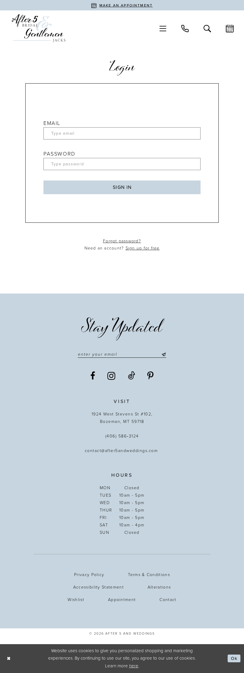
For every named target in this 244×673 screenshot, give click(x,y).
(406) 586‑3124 (122, 436)
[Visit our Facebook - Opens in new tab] (93, 375)
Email (51, 123)
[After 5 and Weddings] (38, 28)
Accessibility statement (98, 587)
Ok (234, 658)
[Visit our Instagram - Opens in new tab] (111, 376)
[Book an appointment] (229, 28)
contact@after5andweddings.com (122, 450)
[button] (163, 28)
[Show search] (207, 28)
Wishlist (76, 599)
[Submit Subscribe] (162, 354)
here (133, 666)
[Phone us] (185, 28)
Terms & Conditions (149, 574)
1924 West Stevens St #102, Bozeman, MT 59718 (122, 418)
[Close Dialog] (9, 658)
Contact (167, 599)
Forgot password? (122, 241)
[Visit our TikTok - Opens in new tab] (132, 376)
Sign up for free (143, 248)
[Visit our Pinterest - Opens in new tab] (150, 375)
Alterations (159, 587)
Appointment (122, 599)
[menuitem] (163, 28)
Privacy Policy (89, 574)
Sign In (122, 187)
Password (59, 153)
